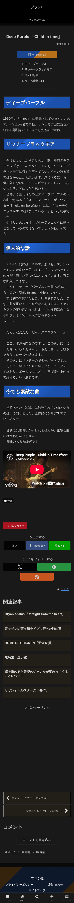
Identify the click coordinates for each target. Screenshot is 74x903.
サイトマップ (37, 890)
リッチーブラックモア (38, 69)
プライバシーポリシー (19, 884)
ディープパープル (36, 63)
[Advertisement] (37, 747)
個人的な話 (31, 75)
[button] (66, 633)
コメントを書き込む (37, 840)
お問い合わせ (54, 884)
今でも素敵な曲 (34, 80)
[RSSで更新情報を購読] (37, 577)
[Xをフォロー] (20, 567)
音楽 (9, 500)
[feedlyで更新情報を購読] (54, 567)
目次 (31, 55)
